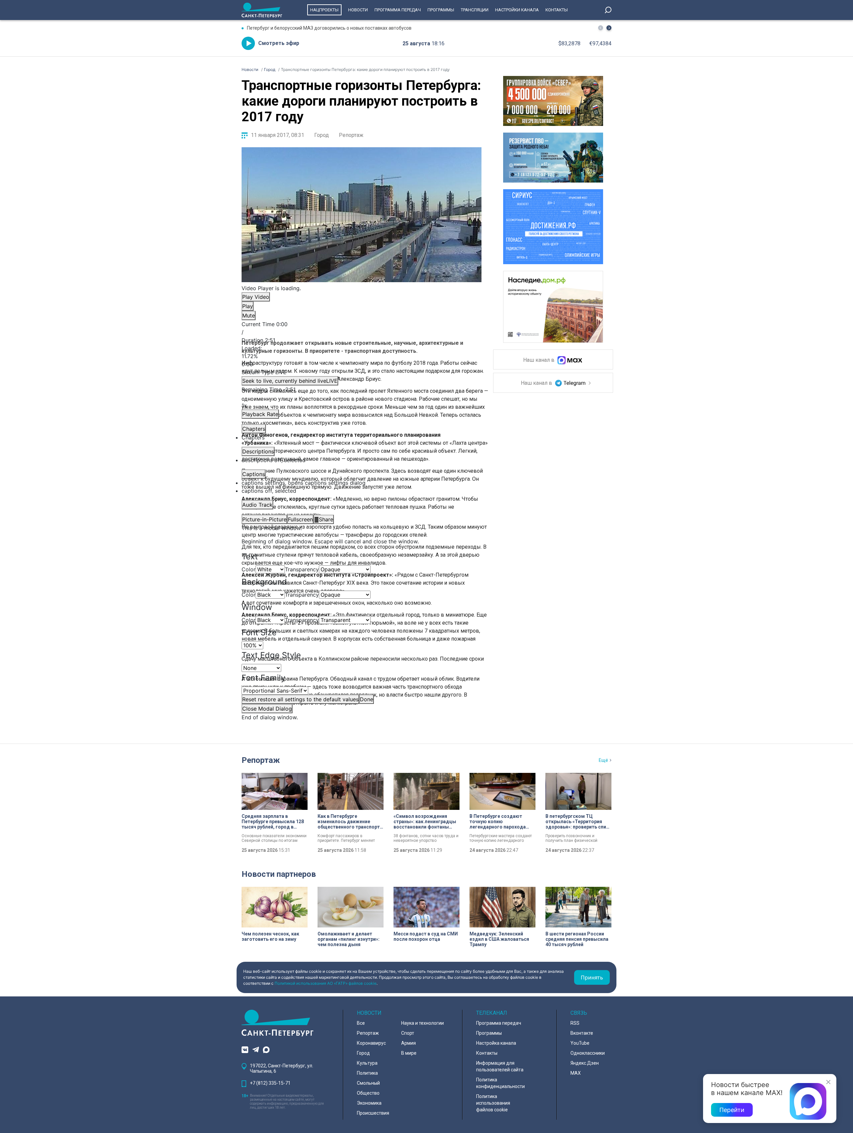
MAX (575, 1073)
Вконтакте (581, 1033)
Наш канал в (539, 360)
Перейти (731, 1109)
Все (361, 1023)
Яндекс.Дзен (584, 1063)
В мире (409, 1053)
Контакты (556, 9)
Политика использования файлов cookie (493, 1103)
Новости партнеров (279, 874)
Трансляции (474, 9)
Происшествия (373, 1113)
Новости (358, 9)
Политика (367, 1073)
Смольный (368, 1083)
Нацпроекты (324, 9)
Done (366, 699)
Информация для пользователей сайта (499, 1066)
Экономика (369, 1103)
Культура (367, 1063)
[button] (608, 27)
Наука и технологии (422, 1023)
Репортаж (351, 135)
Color (249, 569)
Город (321, 135)
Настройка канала (496, 1043)
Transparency (302, 569)
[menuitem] (361, 483)
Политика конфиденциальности (500, 1083)
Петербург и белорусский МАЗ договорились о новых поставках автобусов (329, 28)
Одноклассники (587, 1053)
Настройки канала (517, 9)
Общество (368, 1093)
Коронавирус (371, 1043)
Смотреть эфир (278, 43)
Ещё (603, 760)
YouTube (579, 1043)
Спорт (407, 1033)
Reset (300, 699)
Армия (408, 1043)
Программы (440, 9)
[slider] (361, 356)
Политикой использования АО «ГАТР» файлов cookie (326, 983)
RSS (574, 1023)
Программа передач (398, 9)
